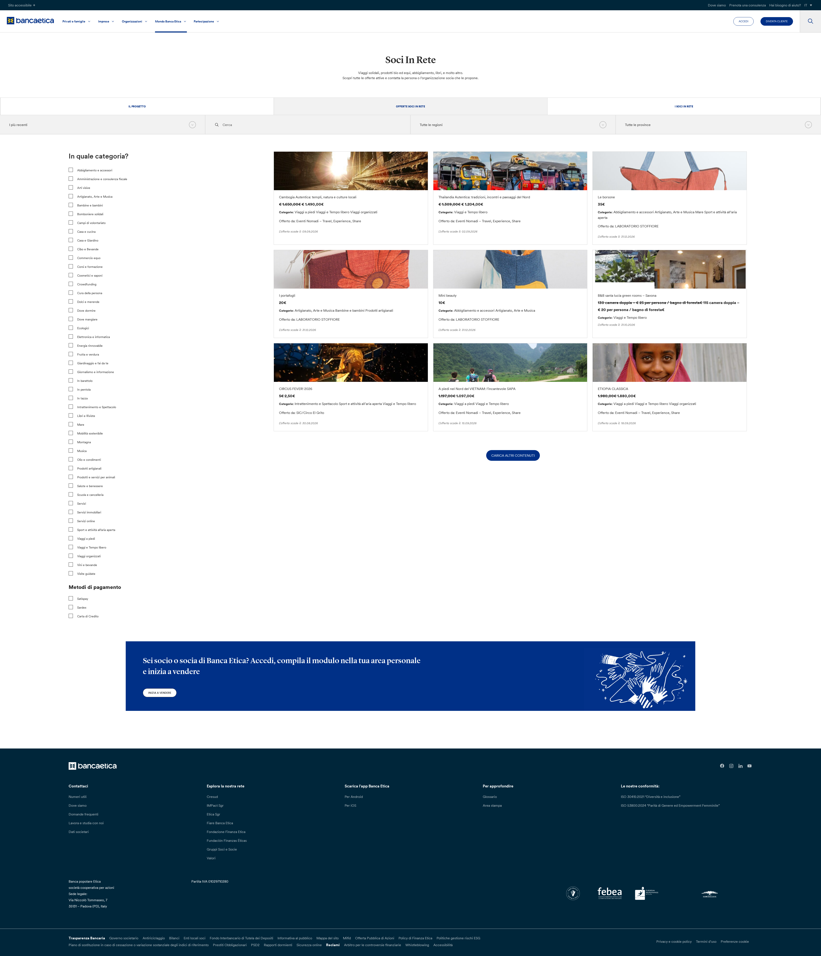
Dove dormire (86, 311)
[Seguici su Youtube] (750, 766)
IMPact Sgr (215, 805)
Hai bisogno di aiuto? (785, 5)
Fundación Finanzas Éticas (227, 840)
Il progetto (137, 106)
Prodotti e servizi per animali (96, 477)
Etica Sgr (213, 814)
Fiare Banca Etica (220, 823)
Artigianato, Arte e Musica (94, 197)
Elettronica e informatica (93, 337)
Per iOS (350, 805)
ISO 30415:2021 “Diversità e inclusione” (650, 796)
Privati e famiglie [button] (73, 21)
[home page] (30, 20)
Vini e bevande (87, 565)
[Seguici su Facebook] (722, 766)
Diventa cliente (777, 21)
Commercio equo (88, 258)
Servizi (81, 503)
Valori (211, 858)
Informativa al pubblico (295, 938)
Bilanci (174, 938)
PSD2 (255, 945)
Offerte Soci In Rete (410, 106)
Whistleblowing (417, 945)
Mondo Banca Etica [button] (168, 21)
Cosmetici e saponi (89, 275)
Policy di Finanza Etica (415, 938)
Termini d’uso (706, 941)
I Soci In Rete (684, 106)
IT (805, 5)
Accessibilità (443, 945)
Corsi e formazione (90, 267)
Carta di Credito (88, 616)
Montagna (84, 442)
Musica (82, 451)
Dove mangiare (87, 319)
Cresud (212, 796)
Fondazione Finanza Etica (226, 832)
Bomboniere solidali (90, 214)
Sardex (81, 607)
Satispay (82, 599)
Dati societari (79, 832)
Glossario (490, 796)
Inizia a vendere (159, 692)
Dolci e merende (88, 302)
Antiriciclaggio (154, 938)
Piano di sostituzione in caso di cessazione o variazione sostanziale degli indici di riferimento (139, 945)
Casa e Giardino (87, 240)
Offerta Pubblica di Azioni (374, 938)
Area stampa (492, 805)
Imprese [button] (103, 21)
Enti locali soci (194, 938)
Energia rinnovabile (90, 346)
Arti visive (83, 188)
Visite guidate (86, 574)
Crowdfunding (86, 284)
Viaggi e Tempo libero (91, 547)
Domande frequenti (83, 814)
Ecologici (83, 328)
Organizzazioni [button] (132, 21)
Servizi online (86, 521)
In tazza (82, 398)
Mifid (347, 938)
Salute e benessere (90, 486)
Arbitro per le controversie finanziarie (372, 945)
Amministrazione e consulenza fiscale (102, 179)
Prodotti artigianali (89, 468)
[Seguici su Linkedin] (740, 766)
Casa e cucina (86, 232)
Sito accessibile (20, 5)
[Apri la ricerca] (810, 21)
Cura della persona (89, 293)
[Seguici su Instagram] (731, 766)
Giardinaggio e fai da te (92, 363)
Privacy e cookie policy (674, 941)
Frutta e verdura (88, 354)
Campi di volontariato (91, 223)
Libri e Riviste (86, 416)
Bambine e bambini (90, 205)
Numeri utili (78, 796)
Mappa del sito (327, 938)
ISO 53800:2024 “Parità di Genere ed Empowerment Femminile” (670, 805)
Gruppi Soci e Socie (222, 849)
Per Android (354, 796)
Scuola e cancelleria (90, 495)
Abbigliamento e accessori (94, 170)
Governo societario (123, 938)
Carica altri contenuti (513, 455)
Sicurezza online (309, 945)
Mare (80, 425)
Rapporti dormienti (278, 945)
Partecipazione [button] (204, 21)
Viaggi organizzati (89, 556)
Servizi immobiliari (89, 512)
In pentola (84, 389)
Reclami (333, 945)
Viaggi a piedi (86, 539)
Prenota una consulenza (747, 5)
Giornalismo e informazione (95, 372)
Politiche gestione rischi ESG (458, 938)
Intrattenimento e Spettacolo (96, 407)
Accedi (743, 21)
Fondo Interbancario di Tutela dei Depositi (241, 938)
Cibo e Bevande (88, 249)
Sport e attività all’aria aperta (96, 530)
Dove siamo (717, 5)
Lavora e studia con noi (86, 823)
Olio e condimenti (89, 460)
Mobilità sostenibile (90, 433)
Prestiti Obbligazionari (230, 945)
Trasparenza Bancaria (87, 938)
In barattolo (85, 381)
